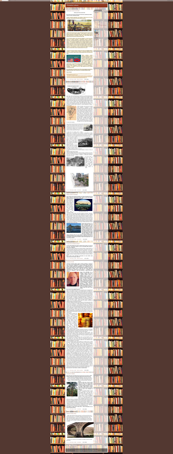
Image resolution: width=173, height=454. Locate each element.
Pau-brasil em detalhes (70, 373)
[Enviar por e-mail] (84, 79)
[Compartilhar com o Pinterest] (88, 79)
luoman (90, 450)
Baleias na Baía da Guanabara (72, 194)
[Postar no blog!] (85, 79)
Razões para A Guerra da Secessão (72, 10)
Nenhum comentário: (80, 79)
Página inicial (79, 445)
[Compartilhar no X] (86, 79)
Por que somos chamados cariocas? (73, 243)
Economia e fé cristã (70, 261)
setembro (97, 24)
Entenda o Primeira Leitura (71, 413)
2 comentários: (79, 442)
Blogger (97, 450)
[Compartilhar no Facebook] (87, 79)
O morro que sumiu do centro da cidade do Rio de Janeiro (76, 83)
